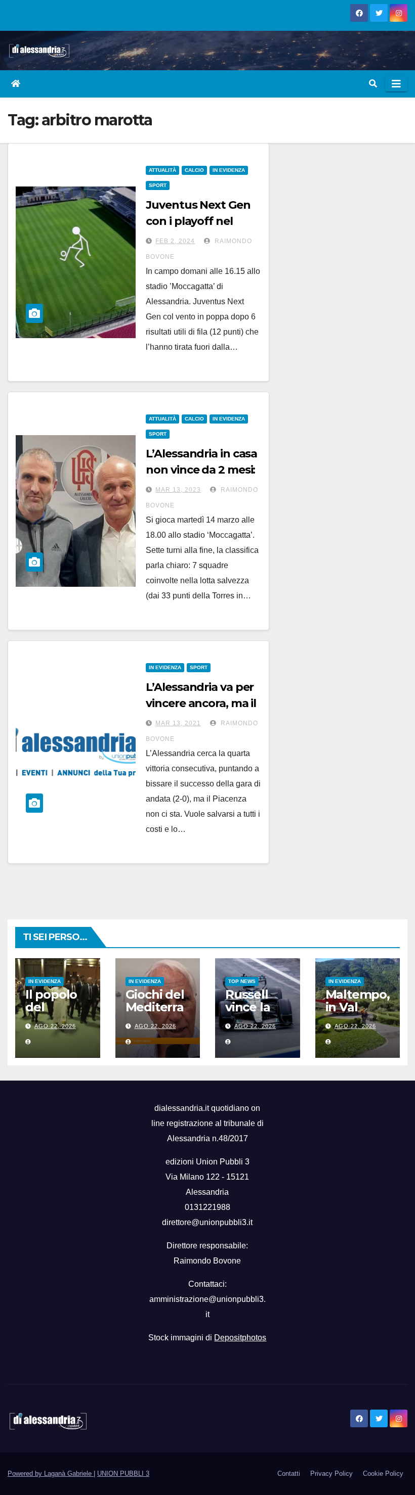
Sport (158, 185)
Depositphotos (240, 1337)
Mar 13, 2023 (178, 489)
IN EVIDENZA (229, 170)
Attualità (162, 170)
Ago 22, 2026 (55, 1026)
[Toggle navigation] (396, 83)
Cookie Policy (383, 1473)
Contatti (288, 1473)
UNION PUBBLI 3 (123, 1473)
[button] (373, 83)
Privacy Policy (331, 1473)
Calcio (194, 170)
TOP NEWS (242, 981)
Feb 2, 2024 (175, 241)
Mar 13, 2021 (178, 723)
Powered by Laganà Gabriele (51, 1473)
